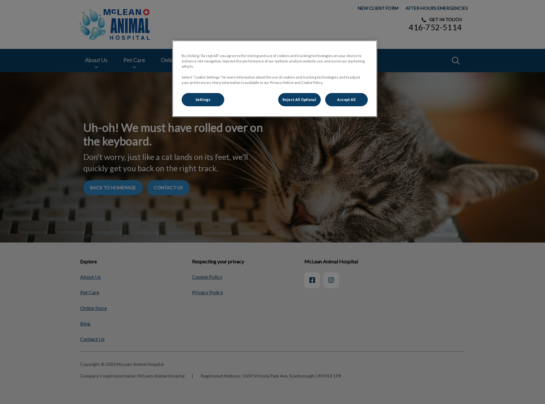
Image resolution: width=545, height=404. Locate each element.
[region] (274, 78)
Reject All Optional (299, 99)
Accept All (346, 99)
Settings (203, 99)
